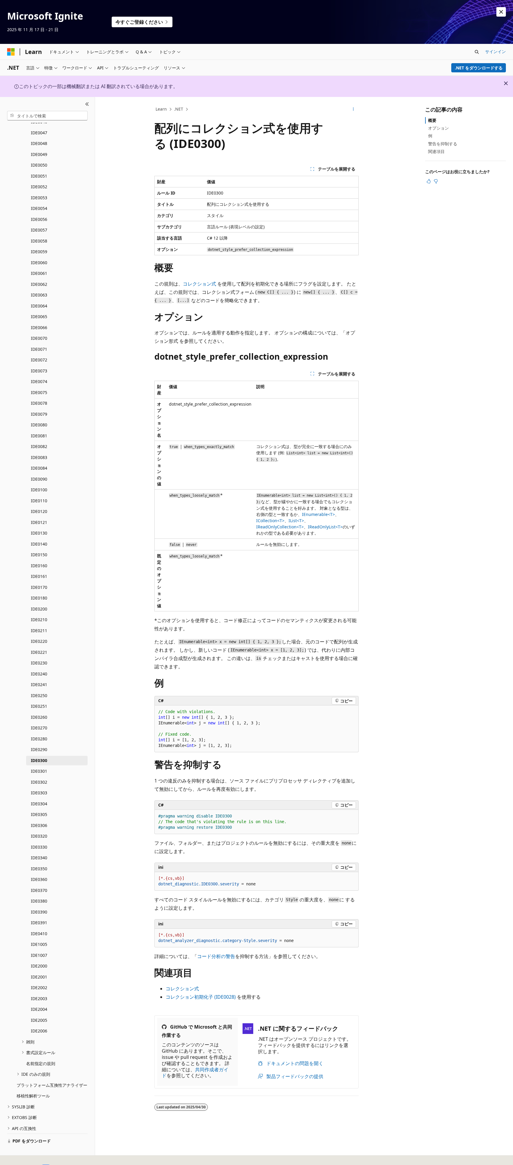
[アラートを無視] (501, 12)
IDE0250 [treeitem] (39, 695)
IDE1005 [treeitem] (39, 944)
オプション (438, 128)
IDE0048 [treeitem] (39, 143)
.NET (178, 109)
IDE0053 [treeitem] (39, 197)
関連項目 (436, 151)
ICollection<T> (270, 520)
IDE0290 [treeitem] (39, 749)
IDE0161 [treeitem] (39, 576)
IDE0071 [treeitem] (39, 349)
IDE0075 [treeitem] (39, 392)
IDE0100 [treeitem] (39, 490)
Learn (161, 109)
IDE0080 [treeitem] (39, 425)
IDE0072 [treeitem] (39, 360)
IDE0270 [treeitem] (39, 728)
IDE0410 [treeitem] (39, 933)
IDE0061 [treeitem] (39, 273)
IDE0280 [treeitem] (39, 739)
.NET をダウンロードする (479, 68)
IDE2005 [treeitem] (39, 1020)
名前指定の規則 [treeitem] (40, 1063)
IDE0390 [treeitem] (39, 912)
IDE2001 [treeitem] (39, 977)
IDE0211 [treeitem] (39, 630)
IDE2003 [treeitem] (39, 998)
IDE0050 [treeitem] (39, 165)
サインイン (495, 51)
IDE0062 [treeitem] (39, 284)
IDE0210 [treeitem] (39, 619)
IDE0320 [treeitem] (39, 836)
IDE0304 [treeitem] (39, 804)
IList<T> (296, 520)
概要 (432, 120)
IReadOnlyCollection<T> (280, 527)
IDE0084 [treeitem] (39, 468)
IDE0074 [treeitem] (39, 381)
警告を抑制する (442, 143)
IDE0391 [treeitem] (39, 922)
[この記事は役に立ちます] (428, 181)
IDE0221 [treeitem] (39, 652)
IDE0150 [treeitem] (39, 554)
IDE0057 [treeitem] (39, 230)
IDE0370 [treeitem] (39, 890)
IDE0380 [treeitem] (39, 901)
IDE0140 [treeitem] (39, 544)
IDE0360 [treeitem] (39, 879)
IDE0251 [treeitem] (39, 706)
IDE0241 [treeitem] (39, 684)
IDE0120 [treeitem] (39, 511)
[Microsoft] (11, 52)
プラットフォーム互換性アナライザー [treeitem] (52, 1085)
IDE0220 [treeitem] (39, 641)
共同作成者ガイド (195, 1072)
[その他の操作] (353, 109)
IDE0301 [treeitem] (39, 771)
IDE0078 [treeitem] (39, 403)
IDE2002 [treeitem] (39, 987)
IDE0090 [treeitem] (39, 479)
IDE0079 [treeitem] (39, 414)
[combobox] (47, 115)
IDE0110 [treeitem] (39, 500)
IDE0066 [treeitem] (39, 327)
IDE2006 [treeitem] (39, 1031)
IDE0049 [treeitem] (39, 154)
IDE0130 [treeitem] (39, 533)
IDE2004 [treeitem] (39, 1009)
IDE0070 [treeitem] (39, 338)
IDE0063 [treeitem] (39, 295)
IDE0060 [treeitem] (39, 262)
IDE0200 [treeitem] (39, 609)
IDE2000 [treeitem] (39, 966)
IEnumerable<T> (318, 514)
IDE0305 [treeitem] (39, 814)
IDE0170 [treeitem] (39, 587)
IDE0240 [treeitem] (39, 674)
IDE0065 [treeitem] (39, 316)
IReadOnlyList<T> (325, 527)
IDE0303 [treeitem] (39, 793)
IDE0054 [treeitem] (39, 208)
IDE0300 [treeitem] (39, 760)
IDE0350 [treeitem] (39, 868)
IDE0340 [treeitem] (39, 857)
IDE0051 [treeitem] (39, 176)
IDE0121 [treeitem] (39, 522)
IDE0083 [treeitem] (39, 457)
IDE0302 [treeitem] (39, 782)
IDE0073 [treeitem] (39, 371)
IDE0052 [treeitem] (39, 186)
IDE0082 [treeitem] (39, 446)
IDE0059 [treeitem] (39, 251)
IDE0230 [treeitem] (39, 663)
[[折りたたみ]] (87, 104)
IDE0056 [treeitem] (39, 219)
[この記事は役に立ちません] (435, 181)
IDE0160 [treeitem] (39, 565)
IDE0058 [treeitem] (39, 241)
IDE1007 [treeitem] (39, 955)
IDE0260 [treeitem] (39, 717)
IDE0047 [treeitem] (39, 133)
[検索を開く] (477, 52)
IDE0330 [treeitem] (39, 847)
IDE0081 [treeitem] (39, 436)
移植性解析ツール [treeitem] (33, 1096)
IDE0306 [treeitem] (39, 825)
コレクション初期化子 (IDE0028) (201, 997)
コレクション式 (199, 284)
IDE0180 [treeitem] (39, 598)
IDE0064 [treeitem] (39, 306)
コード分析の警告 (216, 956)
